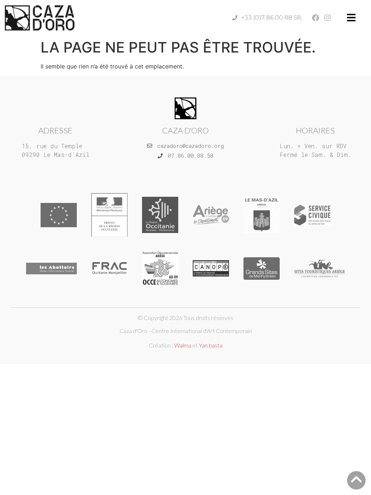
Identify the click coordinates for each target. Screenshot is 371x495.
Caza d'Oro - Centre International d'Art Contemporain (186, 330)
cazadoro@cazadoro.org (190, 145)
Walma (182, 345)
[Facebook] (315, 18)
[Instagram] (327, 18)
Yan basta (210, 345)
